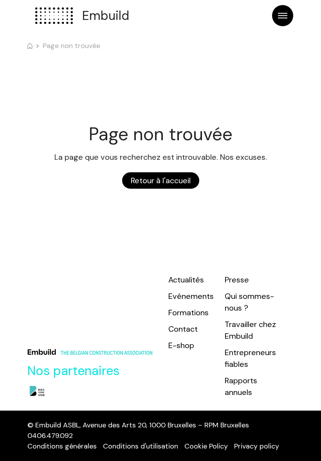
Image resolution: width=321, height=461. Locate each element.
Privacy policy (256, 446)
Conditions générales (62, 446)
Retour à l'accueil (161, 180)
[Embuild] (54, 15)
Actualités (186, 280)
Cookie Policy (206, 446)
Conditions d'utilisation (140, 446)
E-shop (181, 345)
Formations (188, 312)
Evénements (191, 296)
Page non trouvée (71, 45)
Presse (237, 280)
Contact (183, 329)
